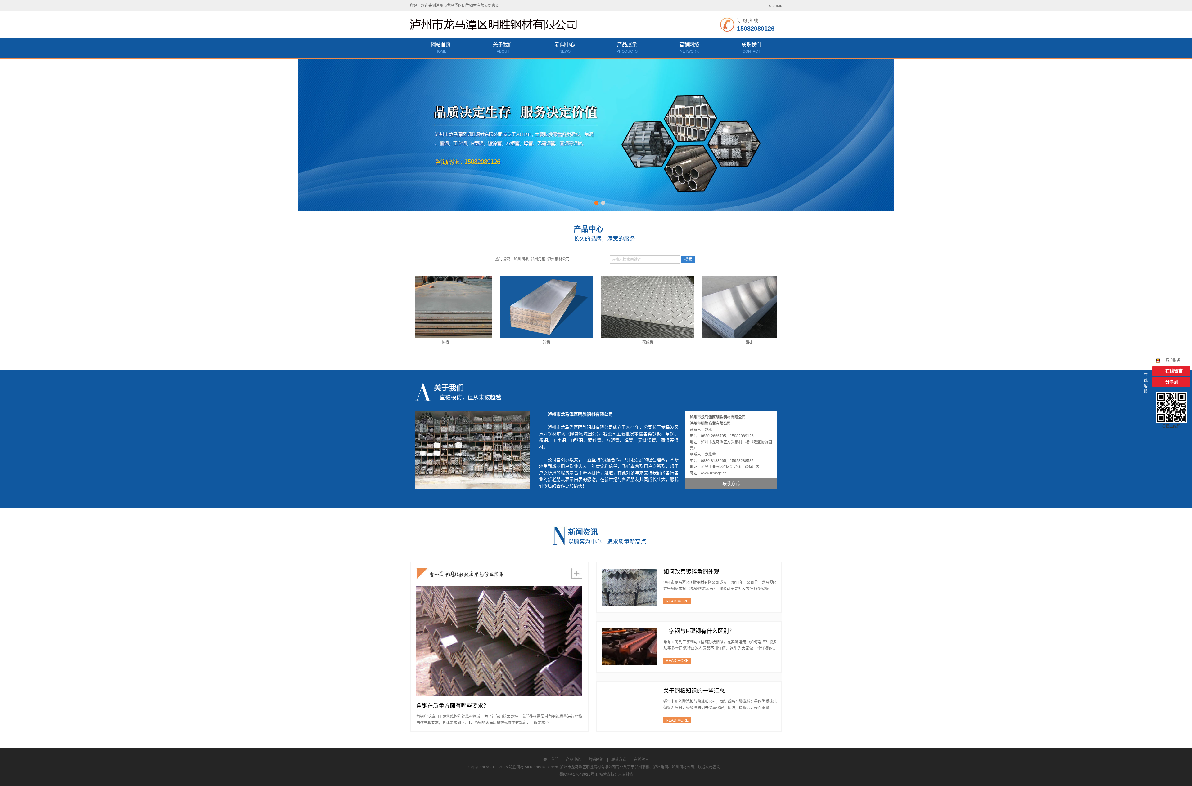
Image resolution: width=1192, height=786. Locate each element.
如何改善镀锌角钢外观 (691, 572)
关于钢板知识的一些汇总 (694, 691)
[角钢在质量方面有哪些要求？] (499, 641)
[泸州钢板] (596, 135)
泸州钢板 (521, 259)
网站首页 (441, 48)
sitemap (775, 5)
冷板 (516, 342)
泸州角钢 (538, 259)
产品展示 (627, 48)
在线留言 (641, 759)
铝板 (718, 342)
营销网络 (689, 48)
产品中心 (573, 759)
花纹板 (617, 342)
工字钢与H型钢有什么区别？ (698, 631)
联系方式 (618, 759)
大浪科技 (625, 774)
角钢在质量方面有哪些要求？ (452, 706)
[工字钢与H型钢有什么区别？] (629, 646)
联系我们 (751, 48)
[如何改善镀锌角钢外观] (629, 587)
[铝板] (718, 307)
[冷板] (515, 307)
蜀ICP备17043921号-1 (578, 774)
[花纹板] (617, 307)
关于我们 (503, 48)
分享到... (1173, 382)
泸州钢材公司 (558, 259)
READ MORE (677, 601)
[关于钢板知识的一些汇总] (629, 706)
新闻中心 (565, 48)
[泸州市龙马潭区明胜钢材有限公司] (497, 24)
